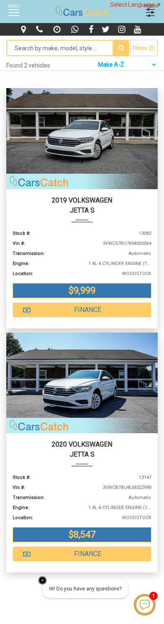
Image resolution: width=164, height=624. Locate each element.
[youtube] (138, 29)
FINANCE (87, 310)
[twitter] (107, 29)
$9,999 (82, 290)
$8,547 (82, 534)
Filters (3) (144, 48)
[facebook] (92, 29)
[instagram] (122, 29)
